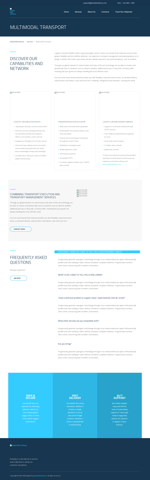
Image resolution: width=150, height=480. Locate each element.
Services (78, 11)
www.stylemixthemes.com (112, 164)
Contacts (105, 11)
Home (66, 11)
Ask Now (17, 278)
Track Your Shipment (123, 11)
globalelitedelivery (40, 476)
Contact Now (19, 229)
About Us (91, 11)
